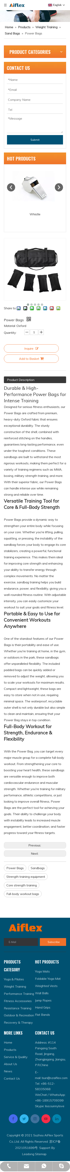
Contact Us (12, 1078)
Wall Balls (42, 993)
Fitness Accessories (18, 1001)
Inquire (28, 348)
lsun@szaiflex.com (54, 1078)
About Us (10, 1064)
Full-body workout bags (22, 894)
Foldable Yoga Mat (48, 979)
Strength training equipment (25, 877)
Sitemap (40, 1154)
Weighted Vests (46, 986)
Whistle (35, 214)
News (8, 1071)
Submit (35, 140)
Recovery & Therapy (18, 1022)
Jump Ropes (43, 1000)
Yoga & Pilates (14, 979)
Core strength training (21, 885)
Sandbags (38, 868)
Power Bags (15, 868)
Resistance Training (17, 1008)
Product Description (20, 380)
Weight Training (15, 986)
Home (8, 1042)
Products (10, 1050)
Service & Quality (16, 1057)
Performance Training (19, 994)
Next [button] (59, 187)
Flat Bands (42, 1015)
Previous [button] (11, 187)
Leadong (28, 1154)
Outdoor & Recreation (19, 1015)
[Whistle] (35, 187)
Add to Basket (29, 359)
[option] (35, 190)
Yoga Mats (42, 971)
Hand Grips (42, 1007)
